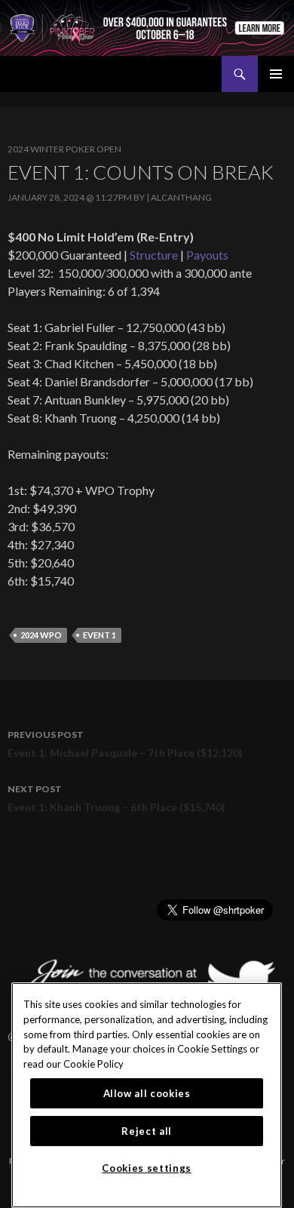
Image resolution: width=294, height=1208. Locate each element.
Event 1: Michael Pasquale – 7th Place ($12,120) (125, 744)
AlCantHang (181, 197)
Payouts (207, 254)
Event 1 (99, 635)
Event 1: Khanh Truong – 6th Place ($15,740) (116, 798)
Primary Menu (276, 74)
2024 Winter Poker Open (64, 149)
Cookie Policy (93, 1064)
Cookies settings (146, 1168)
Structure (154, 254)
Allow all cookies (147, 1093)
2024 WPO (41, 635)
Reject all (146, 1131)
